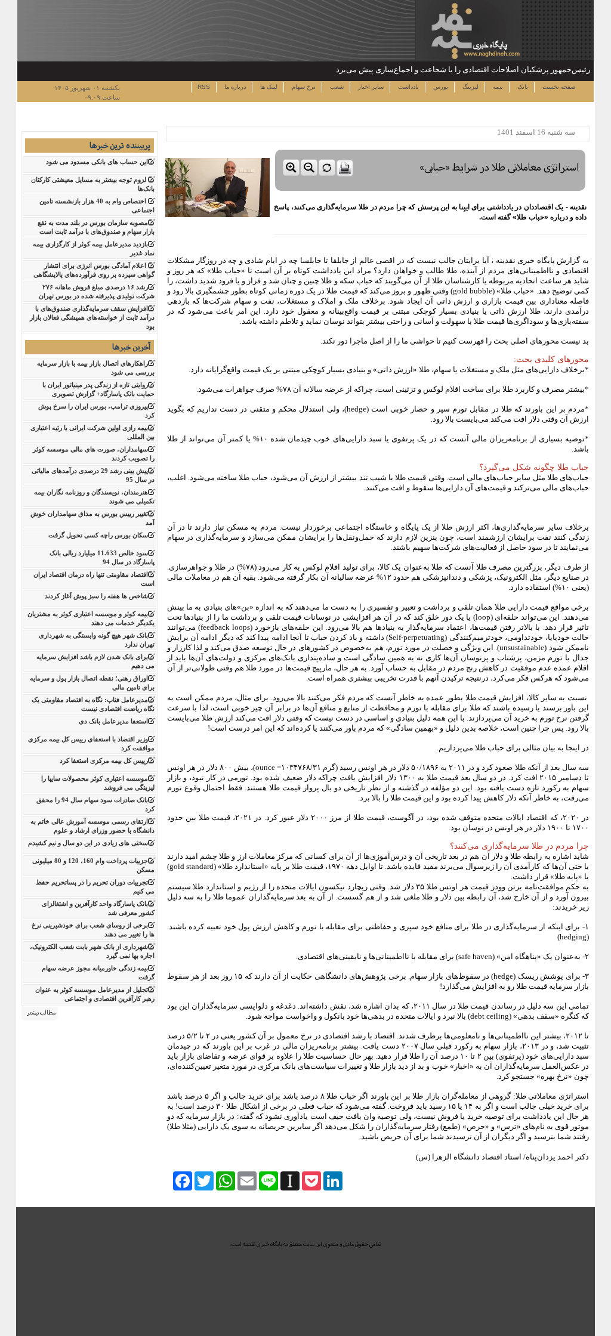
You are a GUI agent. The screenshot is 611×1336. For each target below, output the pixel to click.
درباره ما (234, 87)
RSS (204, 87)
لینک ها (267, 87)
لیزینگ (470, 87)
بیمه (497, 87)
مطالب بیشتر (41, 1012)
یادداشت (407, 87)
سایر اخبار (370, 87)
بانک (522, 87)
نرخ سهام (303, 87)
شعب (336, 87)
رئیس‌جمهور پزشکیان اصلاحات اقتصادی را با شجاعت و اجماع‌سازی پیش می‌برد (463, 69)
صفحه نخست (558, 87)
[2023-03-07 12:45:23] (430, 147)
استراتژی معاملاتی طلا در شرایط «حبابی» (499, 167)
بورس (439, 87)
